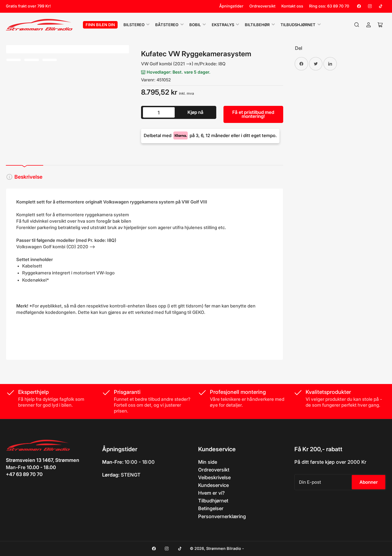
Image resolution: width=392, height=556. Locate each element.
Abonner (368, 482)
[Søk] (357, 25)
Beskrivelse (28, 177)
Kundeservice (213, 485)
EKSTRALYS (223, 24)
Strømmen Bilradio (223, 548)
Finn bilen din (100, 24)
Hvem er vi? (211, 493)
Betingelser (210, 508)
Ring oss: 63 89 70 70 (329, 6)
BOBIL (195, 24)
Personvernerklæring (222, 516)
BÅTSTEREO (166, 24)
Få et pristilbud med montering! (253, 114)
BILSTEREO (134, 24)
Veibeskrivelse (214, 477)
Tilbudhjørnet (213, 500)
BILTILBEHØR (257, 24)
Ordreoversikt (262, 6)
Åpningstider (231, 6)
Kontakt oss (292, 6)
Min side (207, 462)
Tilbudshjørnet (298, 24)
